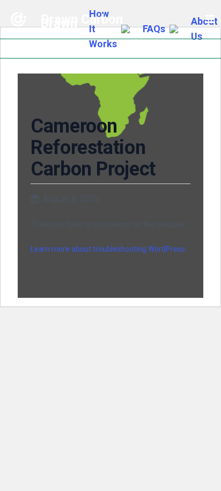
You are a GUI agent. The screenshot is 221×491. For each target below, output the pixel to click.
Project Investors (109, 95)
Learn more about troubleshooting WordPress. (109, 249)
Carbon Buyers (109, 125)
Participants (109, 72)
